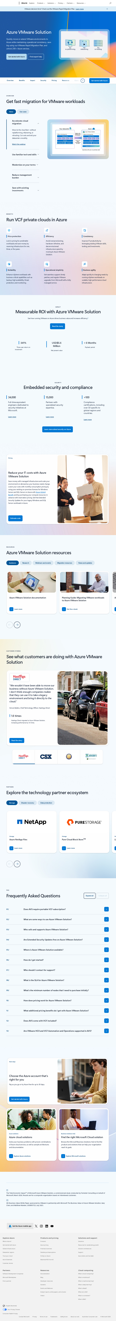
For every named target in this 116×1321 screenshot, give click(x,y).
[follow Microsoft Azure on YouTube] (52, 1226)
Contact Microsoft (24, 1316)
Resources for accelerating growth (88, 1245)
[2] (7, 1200)
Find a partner (7, 1281)
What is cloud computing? (86, 1274)
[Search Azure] (110, 2)
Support (80, 1252)
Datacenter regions (8, 1252)
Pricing (60, 3)
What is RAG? (82, 1299)
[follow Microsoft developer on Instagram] (42, 1226)
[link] (10, 81)
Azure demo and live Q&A (85, 1256)
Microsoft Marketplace (9, 1277)
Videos (42, 1295)
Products (40, 3)
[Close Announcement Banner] (107, 8)
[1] (7, 1190)
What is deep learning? (85, 1284)
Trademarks (53, 1316)
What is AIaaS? (82, 1288)
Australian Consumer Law (89, 1316)
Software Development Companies (13, 1274)
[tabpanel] (57, 155)
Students (43, 1284)
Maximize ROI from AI (46, 1259)
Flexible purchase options (48, 1252)
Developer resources (46, 1281)
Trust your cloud (7, 1256)
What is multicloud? (84, 1277)
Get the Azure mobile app (21, 1226)
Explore (31, 3)
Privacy (35, 1316)
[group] (31, 592)
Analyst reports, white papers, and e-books (53, 1292)
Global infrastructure (9, 1248)
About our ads (75, 1316)
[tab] (11, 111)
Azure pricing (44, 1245)
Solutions (50, 3)
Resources (80, 3)
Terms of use (43, 1316)
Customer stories (8, 1263)
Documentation (45, 1274)
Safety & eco (64, 1316)
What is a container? (84, 1295)
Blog (41, 1277)
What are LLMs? (83, 1292)
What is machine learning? (86, 1281)
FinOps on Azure (45, 1256)
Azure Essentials (7, 1259)
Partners (70, 3)
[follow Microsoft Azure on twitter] (36, 1226)
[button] (84, 44)
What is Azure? (7, 1241)
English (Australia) (11, 1306)
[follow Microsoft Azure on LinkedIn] (47, 1226)
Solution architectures (84, 1248)
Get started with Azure (9, 1245)
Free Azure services (46, 1248)
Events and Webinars (46, 1288)
